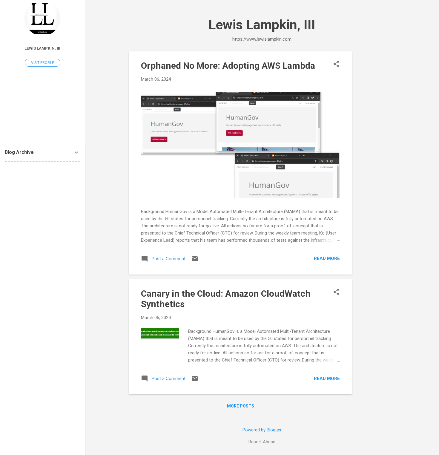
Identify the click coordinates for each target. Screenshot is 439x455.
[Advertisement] (376, 141)
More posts (240, 406)
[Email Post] (194, 260)
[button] (336, 64)
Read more (327, 258)
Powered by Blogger (262, 430)
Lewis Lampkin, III (42, 48)
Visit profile (42, 63)
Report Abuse (261, 442)
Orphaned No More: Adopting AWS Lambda (228, 65)
